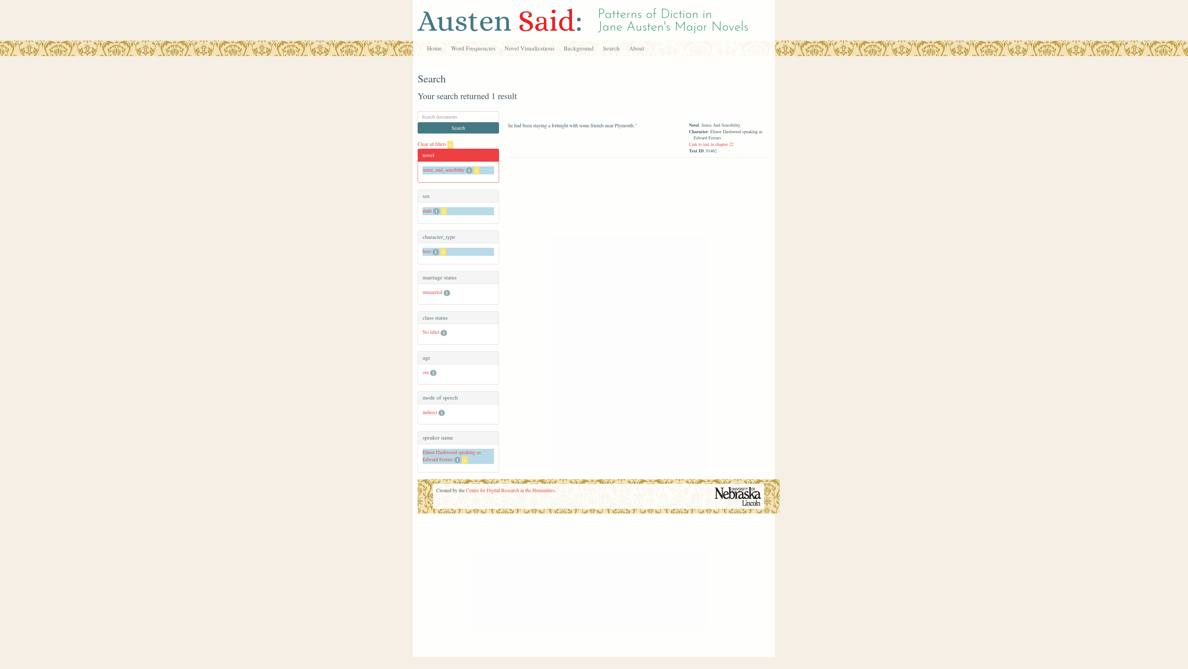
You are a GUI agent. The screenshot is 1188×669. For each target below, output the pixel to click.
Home (434, 48)
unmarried (432, 292)
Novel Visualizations (529, 48)
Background (579, 48)
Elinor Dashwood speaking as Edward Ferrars (452, 455)
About (636, 48)
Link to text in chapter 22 (711, 144)
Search (611, 48)
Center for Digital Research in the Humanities (510, 490)
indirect (430, 412)
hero (427, 251)
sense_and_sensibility (444, 169)
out (426, 372)
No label (431, 332)
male (427, 210)
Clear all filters (434, 144)
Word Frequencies (473, 48)
